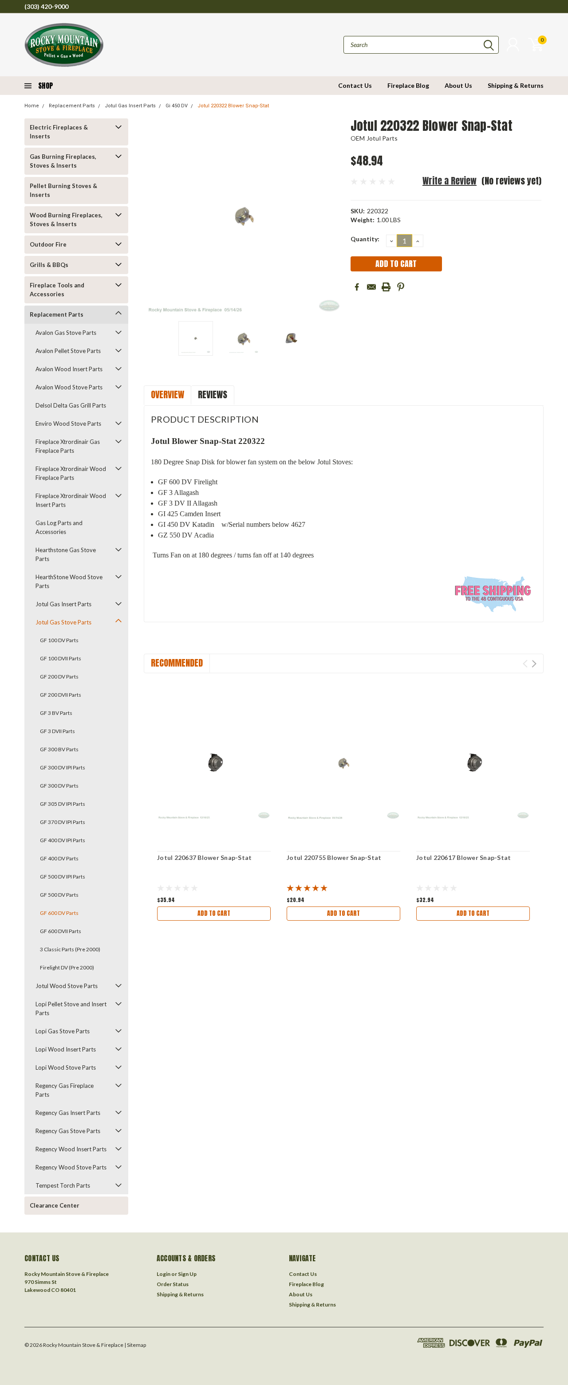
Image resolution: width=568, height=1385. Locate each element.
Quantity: (365, 239)
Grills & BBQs (49, 264)
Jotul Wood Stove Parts (67, 985)
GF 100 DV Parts (59, 640)
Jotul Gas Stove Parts (63, 622)
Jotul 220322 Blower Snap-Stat (233, 106)
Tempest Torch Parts (63, 1185)
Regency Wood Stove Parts (71, 1167)
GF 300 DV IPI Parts (62, 767)
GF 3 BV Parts (56, 713)
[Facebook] (356, 286)
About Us (458, 85)
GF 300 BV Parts (59, 749)
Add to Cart (213, 913)
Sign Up (187, 1274)
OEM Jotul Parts (374, 138)
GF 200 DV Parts (59, 676)
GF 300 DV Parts (59, 785)
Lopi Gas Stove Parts (63, 1031)
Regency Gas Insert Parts (68, 1112)
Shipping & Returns (516, 85)
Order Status (173, 1284)
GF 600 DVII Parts (60, 931)
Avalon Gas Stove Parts (66, 332)
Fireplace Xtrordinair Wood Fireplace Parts (71, 473)
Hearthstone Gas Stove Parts (66, 554)
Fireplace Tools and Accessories (57, 290)
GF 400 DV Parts (59, 858)
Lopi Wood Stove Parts (66, 1067)
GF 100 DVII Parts (60, 658)
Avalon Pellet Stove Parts (68, 350)
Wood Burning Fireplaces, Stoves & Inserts (66, 220)
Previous (155, 216)
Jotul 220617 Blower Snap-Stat (463, 857)
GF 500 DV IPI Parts (62, 876)
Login (163, 1274)
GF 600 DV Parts (59, 913)
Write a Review (449, 181)
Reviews (212, 394)
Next (333, 216)
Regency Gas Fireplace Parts (65, 1090)
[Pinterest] (400, 286)
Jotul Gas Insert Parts (130, 106)
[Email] (371, 286)
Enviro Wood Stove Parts (68, 423)
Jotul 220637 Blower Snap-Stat (204, 857)
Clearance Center (54, 1205)
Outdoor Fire (48, 244)
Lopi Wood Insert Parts (66, 1049)
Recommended (177, 663)
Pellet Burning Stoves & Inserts (63, 190)
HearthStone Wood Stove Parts (69, 581)
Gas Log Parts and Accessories (59, 527)
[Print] (386, 286)
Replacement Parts (72, 106)
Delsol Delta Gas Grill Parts (71, 405)
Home (31, 106)
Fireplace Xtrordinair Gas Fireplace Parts (68, 446)
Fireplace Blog (408, 85)
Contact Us (355, 85)
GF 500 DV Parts (59, 894)
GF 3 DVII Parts (57, 731)
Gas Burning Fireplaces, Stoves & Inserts (63, 161)
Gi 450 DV (177, 106)
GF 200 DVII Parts (60, 694)
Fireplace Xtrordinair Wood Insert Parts (71, 500)
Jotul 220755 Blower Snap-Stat (334, 857)
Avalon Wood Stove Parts (69, 387)
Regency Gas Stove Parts (68, 1130)
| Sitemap (135, 1345)
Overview (167, 394)
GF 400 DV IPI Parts (62, 840)
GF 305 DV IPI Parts (62, 803)
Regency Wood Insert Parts (71, 1149)
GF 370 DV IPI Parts (62, 822)
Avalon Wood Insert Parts (69, 369)
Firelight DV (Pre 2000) (67, 967)
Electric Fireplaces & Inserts (59, 132)
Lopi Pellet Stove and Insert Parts (71, 1008)
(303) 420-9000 (46, 6)
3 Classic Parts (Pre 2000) (70, 949)
